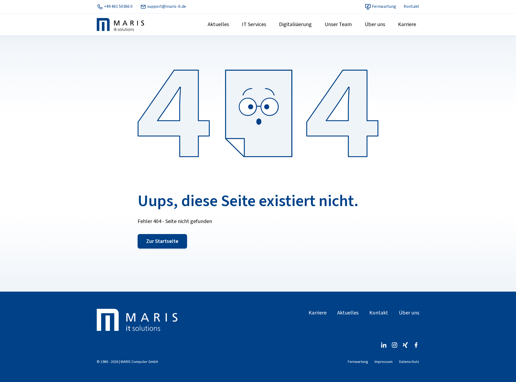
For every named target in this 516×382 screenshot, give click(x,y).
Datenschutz (409, 362)
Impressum (384, 362)
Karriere (407, 24)
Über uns (375, 24)
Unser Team (338, 24)
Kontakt (411, 6)
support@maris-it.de (166, 6)
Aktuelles (218, 24)
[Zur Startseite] (137, 320)
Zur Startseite (162, 241)
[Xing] (405, 345)
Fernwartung (383, 6)
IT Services (254, 24)
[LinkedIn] (384, 345)
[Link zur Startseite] (120, 24)
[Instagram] (394, 345)
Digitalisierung (295, 24)
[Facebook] (416, 345)
